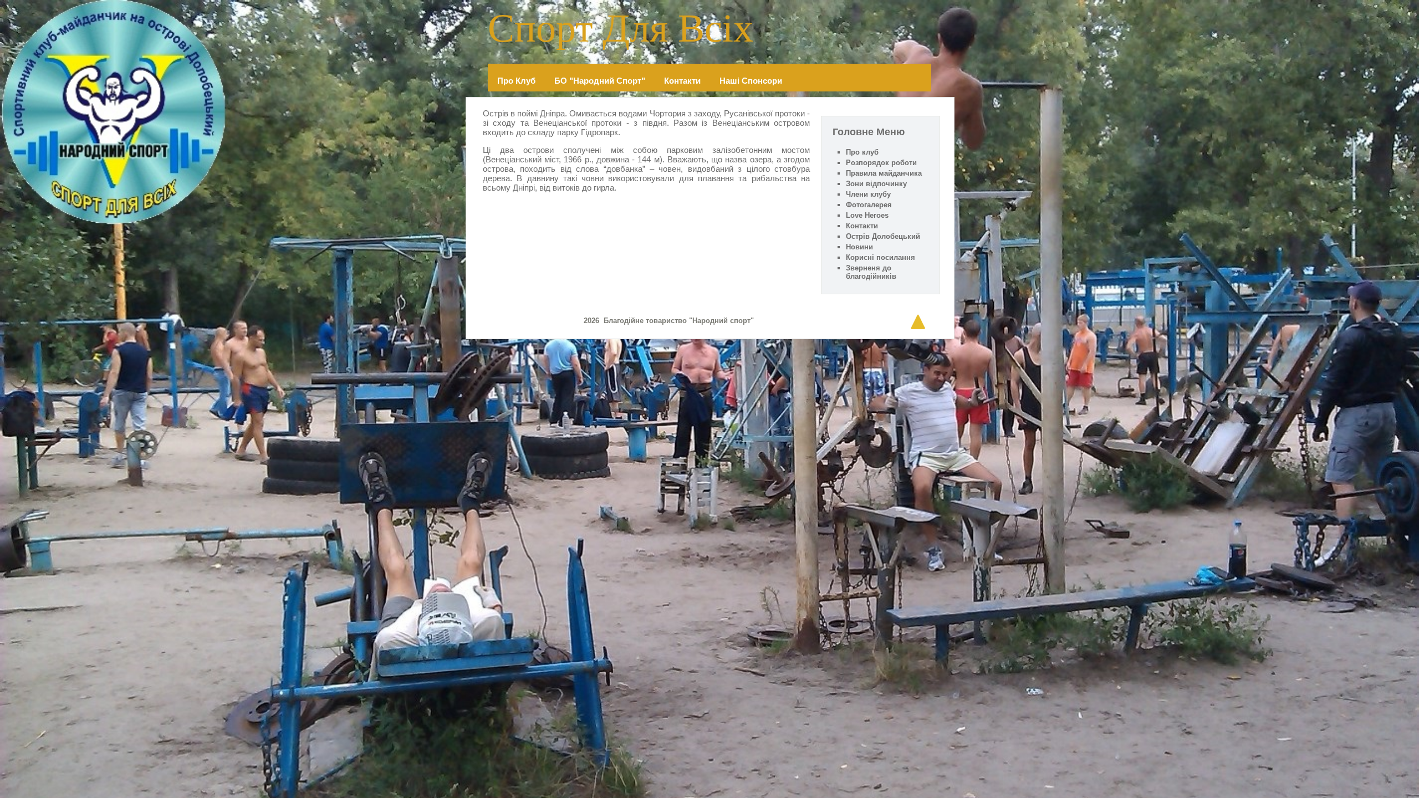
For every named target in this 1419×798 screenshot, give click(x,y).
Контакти (682, 80)
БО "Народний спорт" (599, 80)
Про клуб (516, 80)
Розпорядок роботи (881, 162)
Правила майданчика (884, 173)
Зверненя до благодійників (871, 272)
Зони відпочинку (876, 184)
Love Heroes (867, 215)
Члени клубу (868, 194)
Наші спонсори (750, 80)
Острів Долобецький (883, 236)
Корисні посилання (880, 257)
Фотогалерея (869, 205)
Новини (859, 247)
